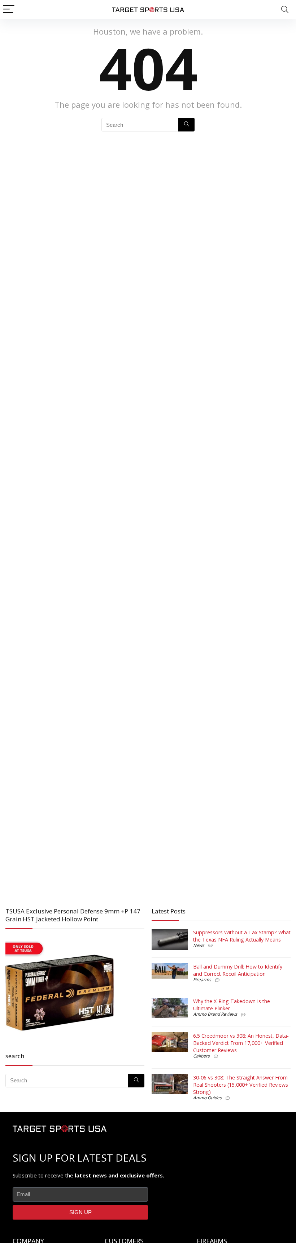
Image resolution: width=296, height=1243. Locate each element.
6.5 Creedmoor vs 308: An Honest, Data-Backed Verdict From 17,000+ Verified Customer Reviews (241, 1043)
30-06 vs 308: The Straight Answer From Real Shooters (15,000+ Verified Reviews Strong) (240, 1084)
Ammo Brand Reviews (215, 1014)
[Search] (284, 9)
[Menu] (8, 9)
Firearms (202, 979)
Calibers (201, 1056)
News (198, 945)
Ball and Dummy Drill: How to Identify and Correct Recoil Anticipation (237, 970)
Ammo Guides (207, 1098)
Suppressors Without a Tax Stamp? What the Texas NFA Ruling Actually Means (242, 936)
